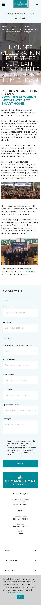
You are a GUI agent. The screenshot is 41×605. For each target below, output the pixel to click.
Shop (7, 550)
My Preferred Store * (11, 404)
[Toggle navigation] (3, 4)
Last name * (7, 322)
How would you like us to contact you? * (18, 345)
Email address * (9, 374)
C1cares (26, 27)
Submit (20, 464)
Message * (7, 418)
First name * (7, 307)
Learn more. (15, 593)
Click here (28, 271)
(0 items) (37, 4)
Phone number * (9, 359)
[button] (28, 4)
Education (10, 571)
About (16, 27)
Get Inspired (11, 561)
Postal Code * (8, 389)
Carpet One (6, 27)
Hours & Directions (20, 504)
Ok (20, 597)
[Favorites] (33, 4)
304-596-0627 (20, 18)
